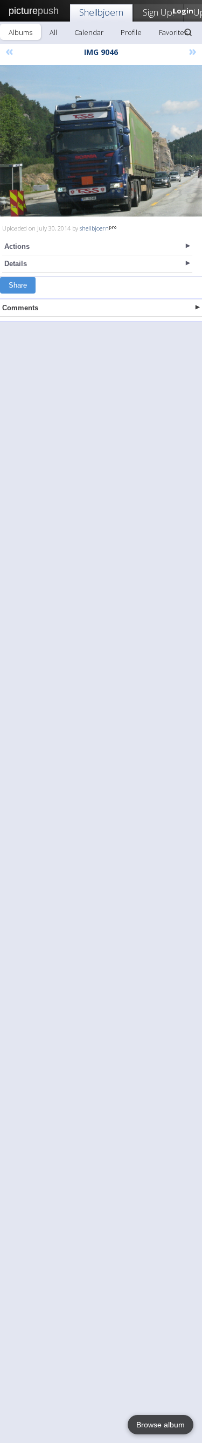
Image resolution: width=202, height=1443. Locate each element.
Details (15, 264)
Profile (131, 32)
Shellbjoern (101, 12)
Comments (20, 308)
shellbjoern (94, 228)
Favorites (173, 32)
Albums (20, 32)
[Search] (188, 32)
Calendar (88, 32)
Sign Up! (158, 12)
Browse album (160, 1424)
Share (18, 285)
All (53, 32)
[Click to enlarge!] (101, 141)
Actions (17, 246)
